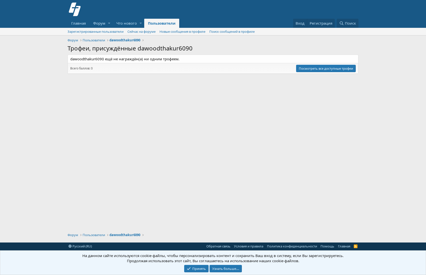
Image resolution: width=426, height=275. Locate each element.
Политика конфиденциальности (292, 246)
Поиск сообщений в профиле (232, 31)
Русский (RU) (82, 246)
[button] (109, 23)
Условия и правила (248, 246)
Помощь (327, 246)
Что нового (126, 23)
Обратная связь (218, 246)
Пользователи (162, 23)
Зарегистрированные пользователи (96, 31)
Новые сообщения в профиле (182, 31)
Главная (78, 23)
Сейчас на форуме (141, 31)
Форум (99, 23)
